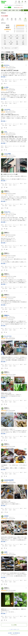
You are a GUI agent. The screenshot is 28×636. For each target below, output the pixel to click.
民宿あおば (3, 12)
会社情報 (10, 633)
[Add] (25, 13)
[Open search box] (2, 48)
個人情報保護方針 (16, 633)
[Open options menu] (26, 65)
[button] (4, 57)
